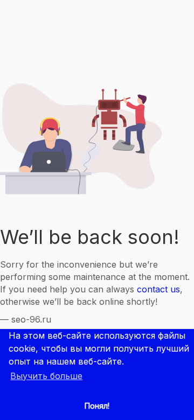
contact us (158, 289)
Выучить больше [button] (46, 375)
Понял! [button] (97, 405)
